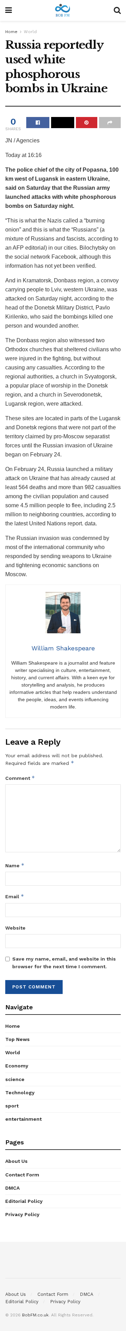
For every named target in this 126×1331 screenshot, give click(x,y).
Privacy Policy (22, 1214)
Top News (17, 1039)
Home (11, 31)
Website (15, 928)
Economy (16, 1065)
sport (12, 1106)
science (14, 1079)
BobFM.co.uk (35, 1315)
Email (14, 896)
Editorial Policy (24, 1201)
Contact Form (22, 1174)
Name (14, 865)
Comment (20, 778)
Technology (20, 1092)
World (30, 31)
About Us (16, 1161)
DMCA (12, 1188)
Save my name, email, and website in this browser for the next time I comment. (64, 962)
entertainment (23, 1119)
